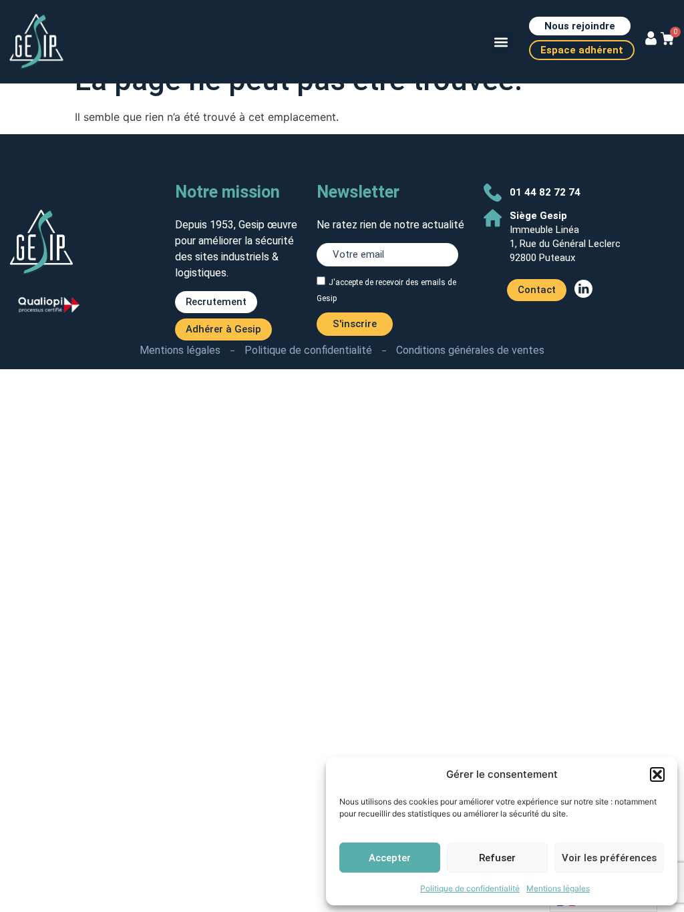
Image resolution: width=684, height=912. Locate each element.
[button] (657, 774)
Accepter (390, 858)
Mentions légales (558, 888)
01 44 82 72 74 (545, 192)
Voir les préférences (609, 858)
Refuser (497, 858)
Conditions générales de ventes (470, 350)
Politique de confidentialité (470, 888)
